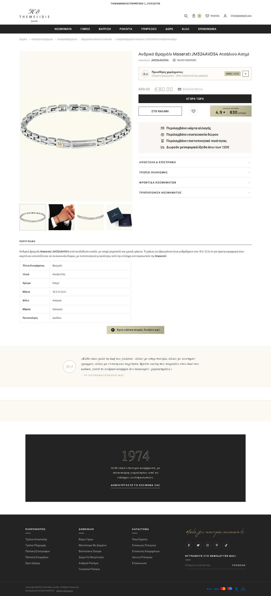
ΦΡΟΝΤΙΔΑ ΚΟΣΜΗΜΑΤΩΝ (157, 182)
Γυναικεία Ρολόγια (89, 569)
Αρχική (23, 39)
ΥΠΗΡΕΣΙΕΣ (149, 29)
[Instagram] (207, 545)
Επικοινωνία (139, 563)
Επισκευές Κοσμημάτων (146, 551)
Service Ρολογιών (142, 557)
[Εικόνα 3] (90, 217)
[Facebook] (188, 545)
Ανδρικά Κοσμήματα (42, 39)
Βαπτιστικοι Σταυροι (90, 551)
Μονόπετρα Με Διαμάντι (93, 545)
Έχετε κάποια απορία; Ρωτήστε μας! (136, 330)
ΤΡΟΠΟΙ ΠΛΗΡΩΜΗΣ (153, 172)
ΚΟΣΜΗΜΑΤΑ (63, 29)
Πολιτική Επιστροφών (37, 551)
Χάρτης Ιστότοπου (64, 590)
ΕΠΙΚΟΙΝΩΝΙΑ (207, 29)
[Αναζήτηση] (186, 16)
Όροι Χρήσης (32, 563)
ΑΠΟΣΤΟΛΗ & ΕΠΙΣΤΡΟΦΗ (157, 162)
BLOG (185, 29)
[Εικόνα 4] (119, 217)
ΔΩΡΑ (169, 29)
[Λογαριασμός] (225, 16)
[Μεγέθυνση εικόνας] (76, 126)
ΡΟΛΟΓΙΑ (126, 29)
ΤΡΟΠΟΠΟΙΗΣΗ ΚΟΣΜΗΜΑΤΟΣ (160, 192)
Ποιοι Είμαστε (140, 539)
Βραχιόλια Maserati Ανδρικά (97, 39)
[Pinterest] (216, 545)
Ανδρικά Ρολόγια (88, 563)
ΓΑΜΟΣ (85, 29)
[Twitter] (198, 545)
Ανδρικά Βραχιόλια (67, 39)
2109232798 (153, 3)
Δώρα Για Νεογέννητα (91, 557)
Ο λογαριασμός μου (241, 15)
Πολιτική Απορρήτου (36, 557)
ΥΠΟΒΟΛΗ (239, 565)
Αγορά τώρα (195, 98)
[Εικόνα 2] (61, 217)
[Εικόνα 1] (32, 217)
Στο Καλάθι (160, 111)
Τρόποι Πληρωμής (35, 545)
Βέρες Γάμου (86, 539)
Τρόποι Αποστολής (36, 539)
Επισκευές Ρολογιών (144, 545)
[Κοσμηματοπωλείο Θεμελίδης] (34, 16)
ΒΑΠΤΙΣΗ (105, 29)
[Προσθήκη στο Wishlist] (193, 111)
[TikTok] (226, 545)
